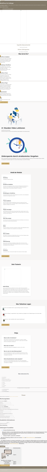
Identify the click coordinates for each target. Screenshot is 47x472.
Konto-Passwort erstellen (3, 417)
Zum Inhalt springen (2, 0)
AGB (23, 437)
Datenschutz (23, 467)
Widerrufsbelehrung (30, 437)
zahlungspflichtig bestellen (5, 465)
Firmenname (3, 405)
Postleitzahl (1, 410)
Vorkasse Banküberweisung (9, 430)
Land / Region (2, 406)
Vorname (1, 402)
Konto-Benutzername (3, 416)
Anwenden (2, 446)
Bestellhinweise (3, 423)
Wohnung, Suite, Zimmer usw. (5, 409)
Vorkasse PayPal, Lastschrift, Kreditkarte (11, 435)
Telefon (2, 413)
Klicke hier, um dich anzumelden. (14, 396)
